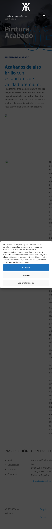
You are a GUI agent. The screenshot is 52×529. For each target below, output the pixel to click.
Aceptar (26, 267)
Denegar (26, 275)
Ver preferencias (26, 282)
